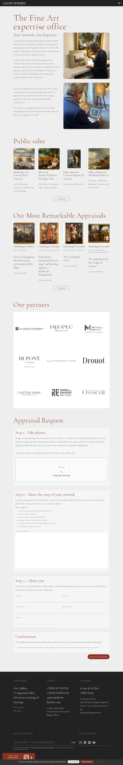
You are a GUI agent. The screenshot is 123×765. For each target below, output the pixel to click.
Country (18, 617)
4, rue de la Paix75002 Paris (89, 690)
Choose (61, 467)
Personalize (100, 762)
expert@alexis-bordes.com (55, 700)
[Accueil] (30, 3)
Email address (20, 607)
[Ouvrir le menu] (119, 3)
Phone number (67, 607)
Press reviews (18, 707)
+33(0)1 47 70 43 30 (57, 688)
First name (19, 596)
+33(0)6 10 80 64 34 (58, 693)
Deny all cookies (87, 762)
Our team (17, 711)
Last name (66, 596)
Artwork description (22, 531)
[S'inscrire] (72, 742)
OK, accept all (73, 762)
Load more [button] (61, 199)
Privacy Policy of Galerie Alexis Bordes (43, 747)
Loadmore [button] (61, 288)
